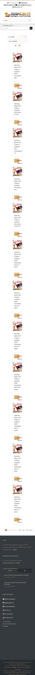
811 (24, 530)
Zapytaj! (18, 85)
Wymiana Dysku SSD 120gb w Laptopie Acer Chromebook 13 (18, 146)
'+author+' (14, 667)
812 (27, 530)
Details (20, 88)
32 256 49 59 (14, 3)
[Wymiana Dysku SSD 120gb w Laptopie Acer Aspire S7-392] (17, 96)
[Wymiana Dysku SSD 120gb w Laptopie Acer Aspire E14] (17, 171)
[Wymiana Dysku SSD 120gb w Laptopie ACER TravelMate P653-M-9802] (17, 285)
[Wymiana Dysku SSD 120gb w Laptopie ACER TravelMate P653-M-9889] (17, 326)
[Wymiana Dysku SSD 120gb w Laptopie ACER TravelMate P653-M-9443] (17, 244)
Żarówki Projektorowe (9, 624)
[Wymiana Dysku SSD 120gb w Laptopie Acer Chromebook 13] (17, 132)
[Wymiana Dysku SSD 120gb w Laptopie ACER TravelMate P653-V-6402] (17, 448)
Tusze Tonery (6, 621)
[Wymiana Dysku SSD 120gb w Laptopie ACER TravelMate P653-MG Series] (17, 367)
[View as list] (19, 45)
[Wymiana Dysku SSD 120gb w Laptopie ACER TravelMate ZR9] (17, 57)
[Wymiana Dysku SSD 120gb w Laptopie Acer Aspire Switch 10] (17, 208)
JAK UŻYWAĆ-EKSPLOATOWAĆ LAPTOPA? (16, 575)
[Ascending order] (25, 37)
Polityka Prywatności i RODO (11, 563)
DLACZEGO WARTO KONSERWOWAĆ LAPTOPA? (15, 583)
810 (20, 530)
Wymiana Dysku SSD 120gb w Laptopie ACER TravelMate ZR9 (17, 71)
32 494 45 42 (8, 618)
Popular (10, 570)
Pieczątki (5, 626)
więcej (15, 549)
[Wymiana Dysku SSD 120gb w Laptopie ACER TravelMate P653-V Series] (17, 408)
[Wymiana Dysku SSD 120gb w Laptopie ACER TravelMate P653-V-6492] (17, 489)
